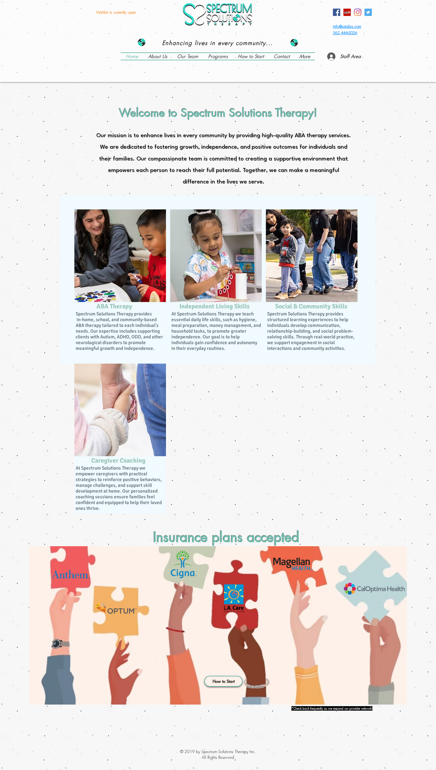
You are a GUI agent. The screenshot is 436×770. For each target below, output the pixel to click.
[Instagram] (357, 12)
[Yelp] (347, 12)
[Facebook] (336, 12)
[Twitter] (368, 12)
